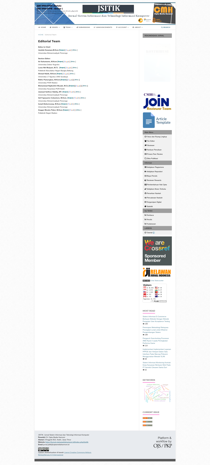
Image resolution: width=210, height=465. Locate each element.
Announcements (104, 27)
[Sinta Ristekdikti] (72, 74)
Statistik (150, 206)
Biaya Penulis (152, 176)
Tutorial (150, 233)
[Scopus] (59, 74)
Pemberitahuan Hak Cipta (157, 185)
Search (166, 27)
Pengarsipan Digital (153, 202)
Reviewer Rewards (154, 180)
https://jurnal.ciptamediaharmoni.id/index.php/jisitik (66, 442)
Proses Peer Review (155, 154)
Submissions (84, 27)
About (137, 27)
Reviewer (150, 145)
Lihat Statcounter (157, 280)
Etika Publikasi (152, 158)
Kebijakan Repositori (154, 171)
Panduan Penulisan (154, 150)
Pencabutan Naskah (154, 198)
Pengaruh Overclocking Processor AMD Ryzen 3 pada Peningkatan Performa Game (156, 340)
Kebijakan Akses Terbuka (156, 189)
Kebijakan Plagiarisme (155, 167)
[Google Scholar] (65, 74)
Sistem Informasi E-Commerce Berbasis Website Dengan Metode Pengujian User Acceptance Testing (156, 319)
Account (122, 27)
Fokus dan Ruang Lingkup (157, 137)
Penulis (149, 219)
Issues (55, 27)
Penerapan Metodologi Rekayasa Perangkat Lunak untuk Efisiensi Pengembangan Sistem (155, 329)
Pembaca (150, 215)
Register (158, 4)
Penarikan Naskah (154, 193)
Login (169, 4)
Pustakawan (151, 224)
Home (43, 27)
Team (68, 27)
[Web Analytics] (146, 280)
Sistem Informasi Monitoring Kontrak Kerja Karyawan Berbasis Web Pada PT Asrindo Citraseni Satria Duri (157, 365)
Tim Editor (151, 141)
